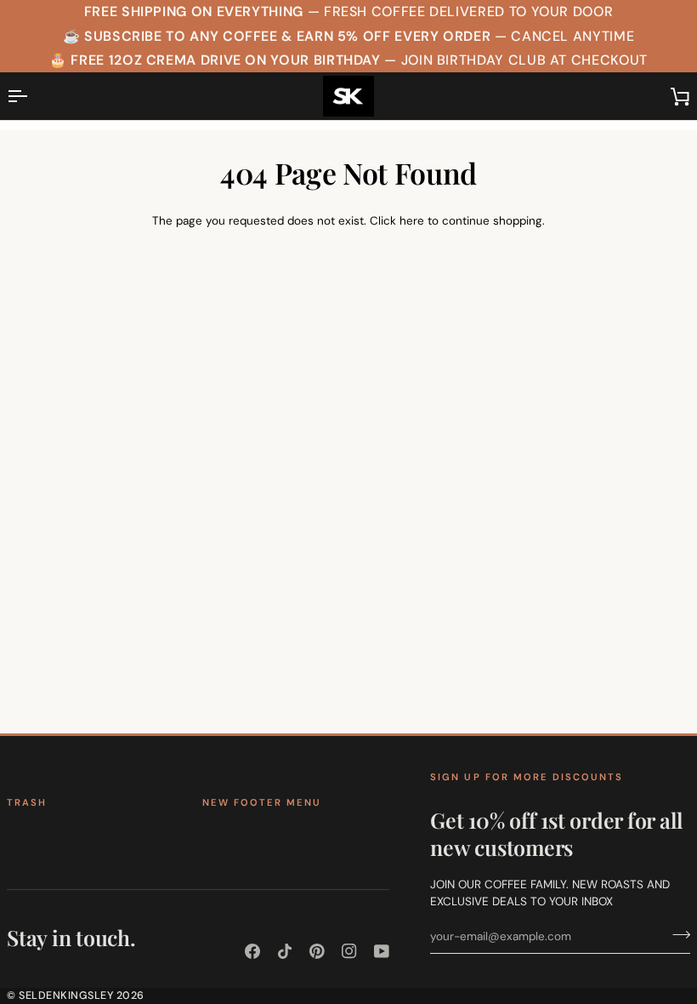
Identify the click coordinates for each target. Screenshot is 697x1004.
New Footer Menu (261, 802)
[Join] (676, 934)
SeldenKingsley (66, 995)
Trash (27, 802)
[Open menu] (32, 96)
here (412, 221)
